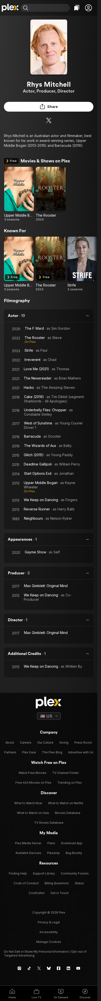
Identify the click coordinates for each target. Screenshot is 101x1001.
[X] (49, 120)
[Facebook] (58, 968)
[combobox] (49, 8)
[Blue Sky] (49, 968)
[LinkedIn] (68, 968)
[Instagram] (19, 968)
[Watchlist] (77, 8)
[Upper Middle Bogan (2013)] (19, 194)
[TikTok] (29, 968)
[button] (88, 8)
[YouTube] (78, 968)
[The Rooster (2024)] (50, 194)
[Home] (10, 8)
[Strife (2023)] (82, 264)
